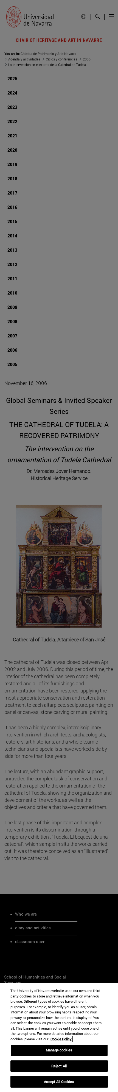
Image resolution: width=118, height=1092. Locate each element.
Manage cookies (59, 1049)
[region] (59, 1037)
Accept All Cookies (59, 1081)
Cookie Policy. (61, 1038)
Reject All (59, 1065)
